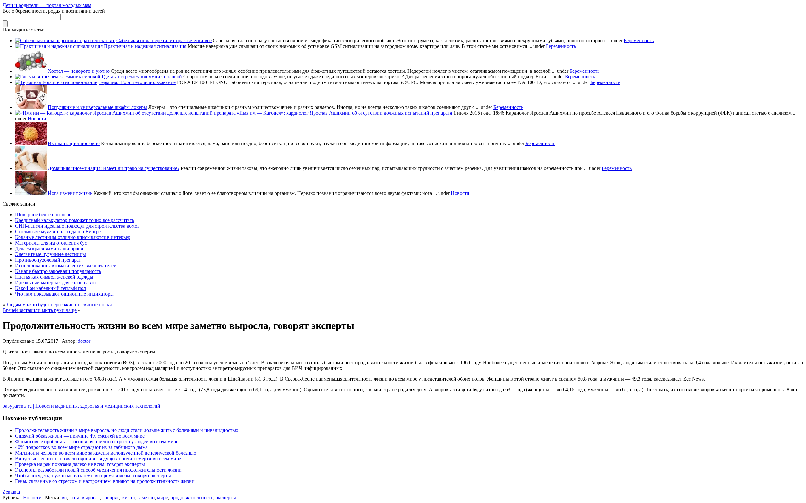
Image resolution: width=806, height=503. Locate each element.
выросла (91, 497)
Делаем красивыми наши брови (49, 248)
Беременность (639, 40)
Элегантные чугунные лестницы (50, 254)
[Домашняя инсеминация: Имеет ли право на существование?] (31, 168)
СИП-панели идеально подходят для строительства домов (77, 226)
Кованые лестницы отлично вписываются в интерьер (72, 237)
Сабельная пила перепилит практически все (164, 40)
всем (74, 497)
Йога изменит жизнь (70, 193)
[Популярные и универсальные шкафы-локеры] (31, 107)
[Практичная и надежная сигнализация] (59, 46)
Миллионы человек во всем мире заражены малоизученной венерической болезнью (105, 452)
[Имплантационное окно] (31, 143)
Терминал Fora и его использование (137, 82)
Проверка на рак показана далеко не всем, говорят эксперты (80, 464)
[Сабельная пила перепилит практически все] (65, 40)
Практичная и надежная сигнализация (145, 46)
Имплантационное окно (74, 143)
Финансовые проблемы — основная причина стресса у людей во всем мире (96, 441)
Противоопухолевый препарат (48, 260)
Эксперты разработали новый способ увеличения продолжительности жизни (98, 469)
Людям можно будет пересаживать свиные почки (59, 304)
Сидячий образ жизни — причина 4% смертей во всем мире (80, 435)
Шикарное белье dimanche (43, 214)
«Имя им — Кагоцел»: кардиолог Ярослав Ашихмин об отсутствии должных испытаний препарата (344, 113)
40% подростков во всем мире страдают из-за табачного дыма (81, 447)
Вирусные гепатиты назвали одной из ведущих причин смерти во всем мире (98, 458)
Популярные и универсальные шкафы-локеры (97, 107)
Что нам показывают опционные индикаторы (64, 294)
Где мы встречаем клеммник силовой (142, 76)
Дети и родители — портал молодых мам (47, 5)
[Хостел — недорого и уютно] (31, 71)
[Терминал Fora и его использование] (56, 82)
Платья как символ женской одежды (54, 277)
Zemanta (11, 492)
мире (162, 497)
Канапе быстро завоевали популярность (58, 271)
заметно (146, 497)
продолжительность (191, 497)
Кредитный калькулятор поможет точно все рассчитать (74, 220)
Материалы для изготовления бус (51, 243)
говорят (110, 497)
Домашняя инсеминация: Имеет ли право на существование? (113, 168)
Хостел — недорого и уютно (79, 71)
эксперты (226, 497)
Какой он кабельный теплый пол (50, 288)
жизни (128, 497)
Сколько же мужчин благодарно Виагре (58, 231)
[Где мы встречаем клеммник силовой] (57, 76)
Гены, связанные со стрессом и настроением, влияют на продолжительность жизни (105, 481)
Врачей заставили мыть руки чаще (40, 310)
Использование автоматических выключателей (65, 265)
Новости (37, 118)
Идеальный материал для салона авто (55, 282)
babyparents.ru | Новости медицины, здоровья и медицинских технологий (81, 406)
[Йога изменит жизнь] (31, 193)
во (64, 497)
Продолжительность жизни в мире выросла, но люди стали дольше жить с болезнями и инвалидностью (126, 430)
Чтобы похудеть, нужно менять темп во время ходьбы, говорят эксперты (93, 475)
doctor (84, 341)
